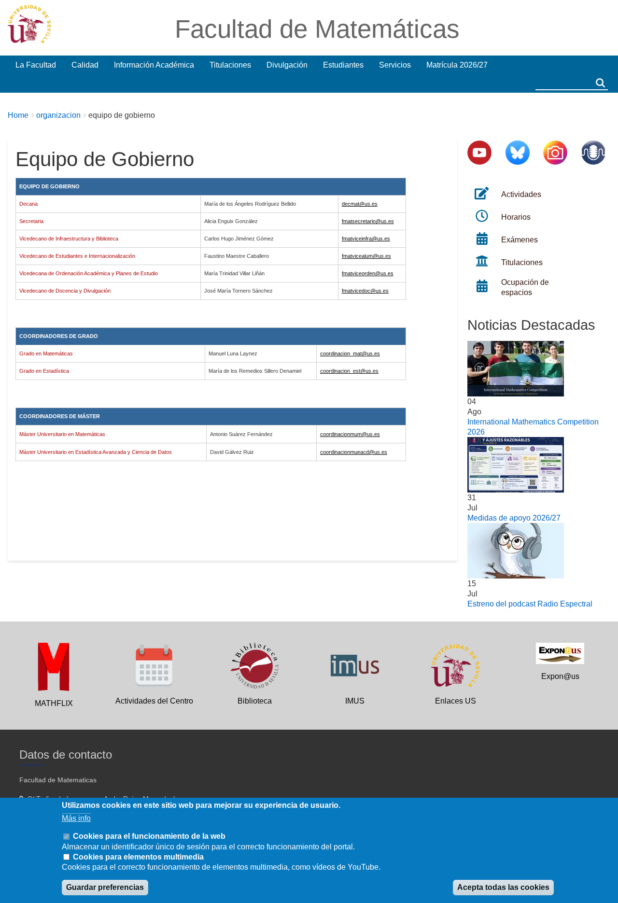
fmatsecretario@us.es (368, 221)
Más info (76, 818)
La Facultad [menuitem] (35, 65)
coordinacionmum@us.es (350, 434)
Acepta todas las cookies (503, 888)
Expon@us (560, 676)
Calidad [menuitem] (84, 65)
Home (18, 115)
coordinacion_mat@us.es (350, 353)
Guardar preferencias (105, 888)
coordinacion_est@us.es (349, 371)
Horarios (516, 217)
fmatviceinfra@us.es (366, 238)
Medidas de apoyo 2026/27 (514, 518)
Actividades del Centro (154, 701)
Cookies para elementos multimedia (138, 857)
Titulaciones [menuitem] (230, 65)
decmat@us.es (360, 204)
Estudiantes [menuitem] (343, 65)
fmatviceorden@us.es (367, 273)
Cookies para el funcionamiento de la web (149, 836)
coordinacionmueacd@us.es (353, 452)
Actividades (521, 194)
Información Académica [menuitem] (154, 65)
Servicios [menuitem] (395, 65)
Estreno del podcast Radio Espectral (529, 604)
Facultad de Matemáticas (317, 28)
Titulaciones (522, 262)
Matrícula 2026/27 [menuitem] (457, 65)
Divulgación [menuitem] (287, 65)
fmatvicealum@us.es (366, 256)
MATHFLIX (54, 703)
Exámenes (519, 240)
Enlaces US (455, 701)
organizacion (58, 115)
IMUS (355, 701)
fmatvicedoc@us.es (365, 291)
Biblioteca (255, 701)
